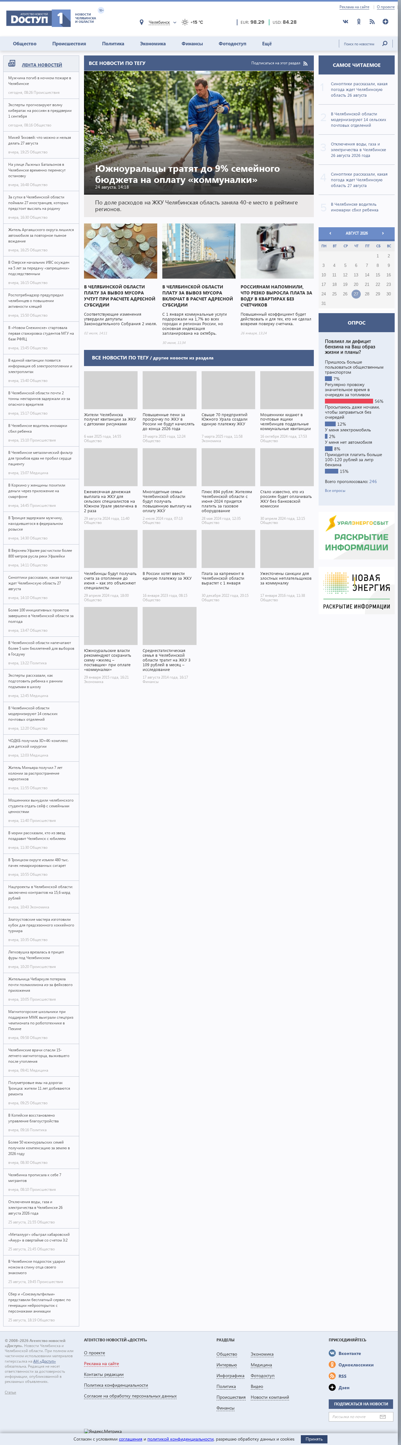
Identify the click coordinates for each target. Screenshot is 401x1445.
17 (323, 284)
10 (323, 275)
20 (356, 284)
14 (367, 275)
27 (356, 294)
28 (367, 294)
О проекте (386, 7)
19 (345, 284)
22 (378, 284)
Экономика (153, 43)
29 (378, 294)
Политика (113, 43)
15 (378, 275)
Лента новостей (42, 65)
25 (334, 294)
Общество (24, 43)
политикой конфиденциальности (180, 1439)
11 (334, 275)
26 (345, 294)
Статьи (10, 1392)
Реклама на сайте (354, 7)
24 (323, 294)
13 (356, 275)
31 (323, 303)
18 (334, 284)
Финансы (192, 43)
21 (367, 284)
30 (388, 294)
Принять (314, 1439)
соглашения (130, 1439)
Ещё (267, 43)
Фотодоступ (232, 43)
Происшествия (69, 43)
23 (388, 284)
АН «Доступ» (44, 1361)
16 (388, 275)
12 (345, 275)
